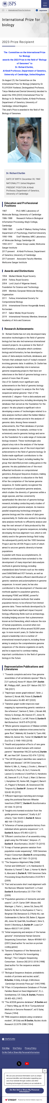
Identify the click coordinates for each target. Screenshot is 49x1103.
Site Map (6, 1048)
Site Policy (17, 1048)
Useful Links (10, 1039)
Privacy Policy (30, 1048)
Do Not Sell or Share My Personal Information (21, 1052)
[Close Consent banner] (45, 1071)
